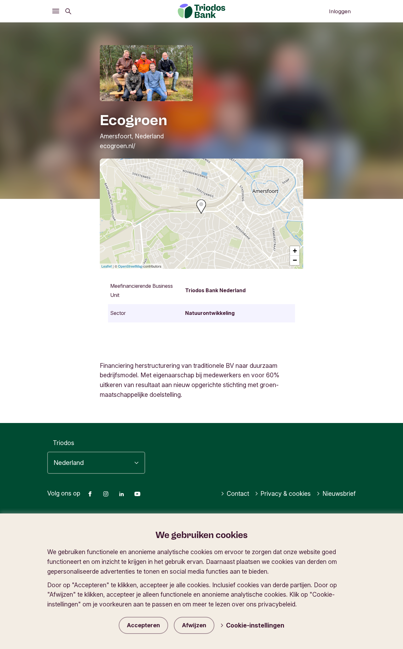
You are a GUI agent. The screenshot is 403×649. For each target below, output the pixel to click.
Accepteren (143, 625)
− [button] (295, 260)
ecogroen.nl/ (117, 146)
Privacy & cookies (285, 493)
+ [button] (295, 251)
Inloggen (340, 11)
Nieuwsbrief (339, 493)
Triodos (63, 443)
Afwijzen (194, 625)
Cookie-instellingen (255, 625)
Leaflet (106, 266)
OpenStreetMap (130, 266)
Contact (238, 493)
